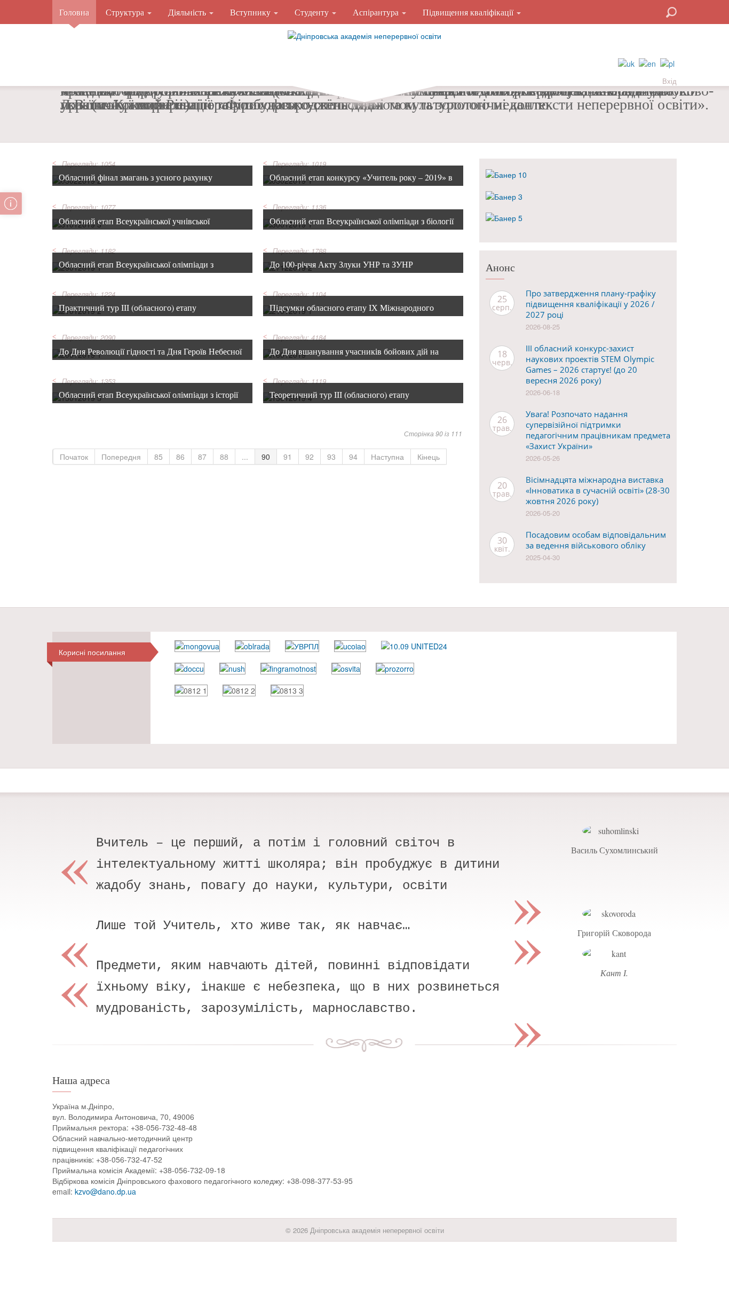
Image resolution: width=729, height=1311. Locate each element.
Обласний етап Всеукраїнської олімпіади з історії (148, 394)
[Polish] (667, 62)
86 (180, 456)
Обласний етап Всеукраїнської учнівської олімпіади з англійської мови (134, 227)
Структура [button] (126, 12)
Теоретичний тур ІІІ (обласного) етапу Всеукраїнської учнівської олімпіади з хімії (347, 401)
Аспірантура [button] (377, 12)
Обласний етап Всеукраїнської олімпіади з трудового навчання (136, 270)
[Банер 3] (504, 195)
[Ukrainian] (626, 62)
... (245, 456)
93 (331, 456)
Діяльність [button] (188, 12)
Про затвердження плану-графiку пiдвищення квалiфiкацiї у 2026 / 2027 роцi (591, 304)
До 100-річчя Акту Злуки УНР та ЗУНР (341, 264)
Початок (74, 456)
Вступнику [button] (251, 12)
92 (309, 456)
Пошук (633, 11)
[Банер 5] (504, 216)
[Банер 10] (506, 173)
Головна (74, 12)
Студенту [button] (313, 12)
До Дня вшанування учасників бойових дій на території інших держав (354, 358)
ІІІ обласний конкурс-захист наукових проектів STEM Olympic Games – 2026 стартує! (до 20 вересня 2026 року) (590, 364)
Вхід (669, 81)
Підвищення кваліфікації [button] (469, 12)
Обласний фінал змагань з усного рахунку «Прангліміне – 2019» (135, 183)
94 (353, 456)
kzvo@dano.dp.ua (105, 1191)
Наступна (387, 456)
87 (202, 456)
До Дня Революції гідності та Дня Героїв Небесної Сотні (150, 358)
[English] (647, 62)
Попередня (121, 456)
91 (287, 456)
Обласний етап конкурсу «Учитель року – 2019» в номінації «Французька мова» (361, 183)
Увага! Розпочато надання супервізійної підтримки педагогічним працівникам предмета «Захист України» (598, 430)
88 (224, 456)
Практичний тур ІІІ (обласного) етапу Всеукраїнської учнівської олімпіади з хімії (136, 314)
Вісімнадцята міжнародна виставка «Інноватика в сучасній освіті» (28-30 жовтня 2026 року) (598, 490)
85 (158, 456)
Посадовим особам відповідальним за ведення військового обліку (596, 540)
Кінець (428, 456)
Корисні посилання (92, 652)
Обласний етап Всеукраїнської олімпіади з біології (362, 220)
